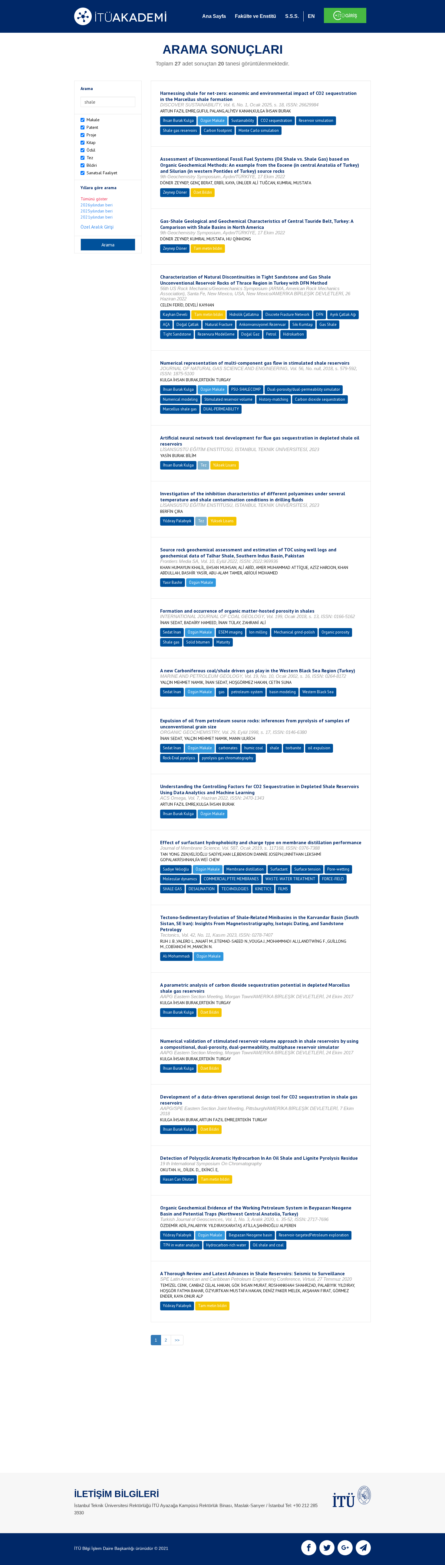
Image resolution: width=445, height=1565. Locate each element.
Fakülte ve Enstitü (255, 16)
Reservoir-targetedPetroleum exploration (314, 1235)
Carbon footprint (218, 130)
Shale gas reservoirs (180, 130)
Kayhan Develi (175, 314)
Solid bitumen (198, 642)
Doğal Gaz (250, 334)
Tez (90, 157)
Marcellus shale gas (180, 409)
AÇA (166, 324)
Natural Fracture (218, 324)
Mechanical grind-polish (294, 632)
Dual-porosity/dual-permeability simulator (303, 389)
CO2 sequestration (276, 120)
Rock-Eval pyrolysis (179, 758)
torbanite (293, 748)
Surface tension (307, 869)
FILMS (283, 888)
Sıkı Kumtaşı (302, 324)
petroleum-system (247, 691)
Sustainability (242, 120)
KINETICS (263, 888)
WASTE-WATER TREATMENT (290, 878)
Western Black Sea (318, 691)
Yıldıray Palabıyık (177, 520)
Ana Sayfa (214, 16)
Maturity (223, 642)
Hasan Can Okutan (178, 1179)
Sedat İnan (172, 632)
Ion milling (258, 632)
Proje (91, 135)
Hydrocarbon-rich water (226, 1245)
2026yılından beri (97, 205)
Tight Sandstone (177, 334)
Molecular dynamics (180, 878)
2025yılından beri (97, 211)
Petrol (271, 334)
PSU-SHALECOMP (246, 389)
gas (222, 691)
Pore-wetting (338, 869)
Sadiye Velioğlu (176, 869)
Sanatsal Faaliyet (102, 173)
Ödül (91, 150)
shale (274, 748)
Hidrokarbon (293, 334)
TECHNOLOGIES (235, 888)
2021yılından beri (97, 217)
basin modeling (282, 691)
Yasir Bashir (172, 582)
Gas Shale (328, 324)
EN (311, 16)
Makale (93, 119)
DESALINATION (202, 888)
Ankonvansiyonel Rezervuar (262, 324)
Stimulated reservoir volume (228, 399)
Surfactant (279, 869)
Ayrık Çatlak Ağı (343, 314)
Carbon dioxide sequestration (320, 399)
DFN (319, 314)
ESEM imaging (230, 632)
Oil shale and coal (268, 1245)
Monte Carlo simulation (259, 130)
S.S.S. (292, 16)
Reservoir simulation (316, 120)
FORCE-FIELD (333, 878)
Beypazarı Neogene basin (250, 1235)
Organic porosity (335, 632)
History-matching (273, 399)
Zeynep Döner (175, 192)
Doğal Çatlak (187, 324)
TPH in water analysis (181, 1245)
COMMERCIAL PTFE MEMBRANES (231, 878)
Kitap (91, 142)
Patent (92, 127)
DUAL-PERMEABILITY (221, 409)
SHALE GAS (172, 888)
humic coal (253, 748)
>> (177, 1340)
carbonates (228, 748)
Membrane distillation (245, 869)
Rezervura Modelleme (216, 334)
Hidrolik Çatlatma (244, 314)
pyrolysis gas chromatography (227, 758)
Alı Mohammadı (176, 956)
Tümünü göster (94, 199)
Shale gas (171, 642)
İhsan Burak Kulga (178, 120)
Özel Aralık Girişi (97, 227)
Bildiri (92, 165)
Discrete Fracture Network (287, 314)
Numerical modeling (180, 399)
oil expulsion (319, 748)
